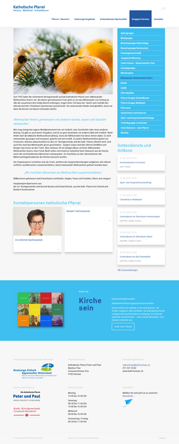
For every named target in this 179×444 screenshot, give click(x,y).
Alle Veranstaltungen (127, 269)
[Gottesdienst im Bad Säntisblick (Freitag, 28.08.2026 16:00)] (141, 256)
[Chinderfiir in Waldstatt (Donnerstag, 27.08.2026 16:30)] (141, 198)
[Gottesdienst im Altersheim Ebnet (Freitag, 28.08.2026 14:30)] (141, 236)
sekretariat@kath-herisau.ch (136, 364)
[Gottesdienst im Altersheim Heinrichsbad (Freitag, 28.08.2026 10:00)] (141, 216)
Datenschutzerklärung (88, 438)
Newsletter (128, 395)
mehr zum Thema (123, 326)
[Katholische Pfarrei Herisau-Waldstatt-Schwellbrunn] (30, 10)
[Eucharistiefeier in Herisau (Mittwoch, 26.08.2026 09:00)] (141, 162)
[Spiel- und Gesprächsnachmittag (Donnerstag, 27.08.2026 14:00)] (141, 181)
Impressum (73, 438)
